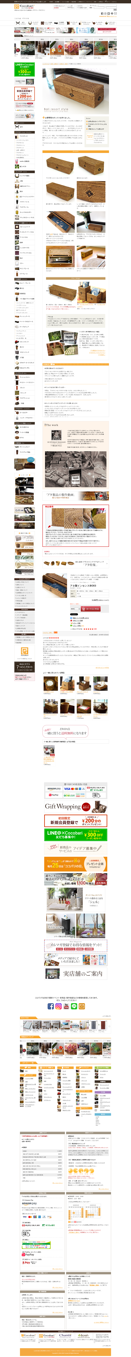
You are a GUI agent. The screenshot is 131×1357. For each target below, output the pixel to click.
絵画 (45, 1081)
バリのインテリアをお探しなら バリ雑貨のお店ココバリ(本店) (28, 1340)
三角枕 (83, 1087)
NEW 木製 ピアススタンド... (102, 1030)
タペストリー (84, 1074)
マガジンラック (67, 1100)
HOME (51, 1)
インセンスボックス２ (86, 304)
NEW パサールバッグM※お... (46, 1030)
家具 (26, 1071)
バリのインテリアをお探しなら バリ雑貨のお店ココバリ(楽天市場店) (47, 1341)
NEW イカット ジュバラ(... (65, 1030)
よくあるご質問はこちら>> (101, 1322)
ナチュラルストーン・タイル (29, 1105)
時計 (45, 1090)
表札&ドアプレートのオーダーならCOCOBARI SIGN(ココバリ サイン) (102, 1341)
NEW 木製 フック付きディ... (27, 1030)
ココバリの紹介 (65, 1)
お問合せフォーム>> (74, 1301)
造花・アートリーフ (30, 1091)
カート (108, 1)
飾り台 (64, 1074)
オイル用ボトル (104, 1071)
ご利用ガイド (81, 1)
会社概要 (57, 1)
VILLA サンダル (66, 1110)
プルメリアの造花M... (35, 56)
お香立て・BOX (64, 64)
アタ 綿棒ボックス (49, 692)
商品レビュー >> (112, 16)
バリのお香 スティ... (63, 56)
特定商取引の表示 (45, 1350)
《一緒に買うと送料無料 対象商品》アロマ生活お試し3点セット (49, 759)
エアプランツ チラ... (78, 56)
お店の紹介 (37, 1350)
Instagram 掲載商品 (105, 1110)
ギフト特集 (103, 1095)
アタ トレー (96, 692)
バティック (84, 1080)
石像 (26, 1081)
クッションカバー (85, 1071)
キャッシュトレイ (104, 1085)
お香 (51, 234)
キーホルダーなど (85, 1111)
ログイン (114, 1)
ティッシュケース (67, 1087)
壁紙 (95, 1350)
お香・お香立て (54, 64)
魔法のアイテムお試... (94, 56)
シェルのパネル (48, 1084)
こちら (105, 1316)
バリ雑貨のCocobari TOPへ (77, 1350)
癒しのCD (83, 1094)
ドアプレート (47, 1100)
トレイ (64, 1071)
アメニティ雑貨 (67, 1080)
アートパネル (47, 1078)
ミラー (45, 1094)
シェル (97, 1116)
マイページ (89, 1)
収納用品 (65, 1077)
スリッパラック (67, 1094)
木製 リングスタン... (20, 56)
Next (109, 1026)
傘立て (64, 1097)
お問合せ (100, 1)
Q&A (95, 1)
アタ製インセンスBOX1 (66, 692)
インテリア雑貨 (29, 1078)
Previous (22, 1026)
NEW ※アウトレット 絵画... (37, 1030)
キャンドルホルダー (30, 1102)
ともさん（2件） (48, 632)
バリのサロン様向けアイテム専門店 (84, 1339)
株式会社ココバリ (89, 1350)
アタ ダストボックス (66, 714)
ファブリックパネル (49, 1087)
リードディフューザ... (108, 56)
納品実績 (74, 1)
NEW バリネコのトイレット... (55, 1030)
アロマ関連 (84, 1097)
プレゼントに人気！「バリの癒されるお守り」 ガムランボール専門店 (66, 1340)
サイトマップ (65, 1350)
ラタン (97, 1120)
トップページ (45, 64)
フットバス (103, 1074)
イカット (83, 1077)
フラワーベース (29, 1095)
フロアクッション (85, 1083)
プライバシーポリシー (56, 1350)
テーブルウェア (67, 1083)
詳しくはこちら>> (58, 1183)
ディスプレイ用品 (104, 1088)
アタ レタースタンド (82, 692)
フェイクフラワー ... (49, 56)
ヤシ (97, 1125)
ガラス (97, 1121)
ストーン (98, 1123)
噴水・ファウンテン (30, 1088)
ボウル (101, 1077)
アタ (97, 1118)
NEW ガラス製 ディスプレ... (93, 1030)
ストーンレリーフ (48, 1071)
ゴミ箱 (64, 1103)
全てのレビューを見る (102, 667)
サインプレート (48, 1097)
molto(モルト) (84, 1104)
